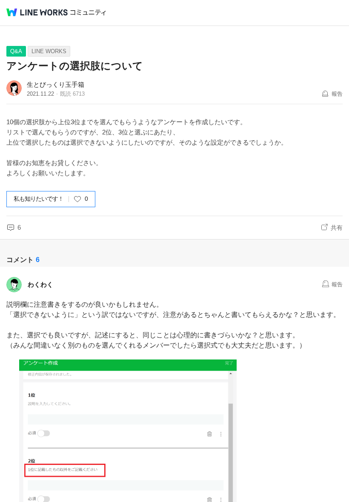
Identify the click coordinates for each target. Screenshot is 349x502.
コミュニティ (88, 12)
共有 (337, 227)
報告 (337, 94)
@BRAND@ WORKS (37, 12)
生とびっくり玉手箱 (55, 84)
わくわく (40, 284)
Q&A (16, 51)
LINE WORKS (48, 51)
